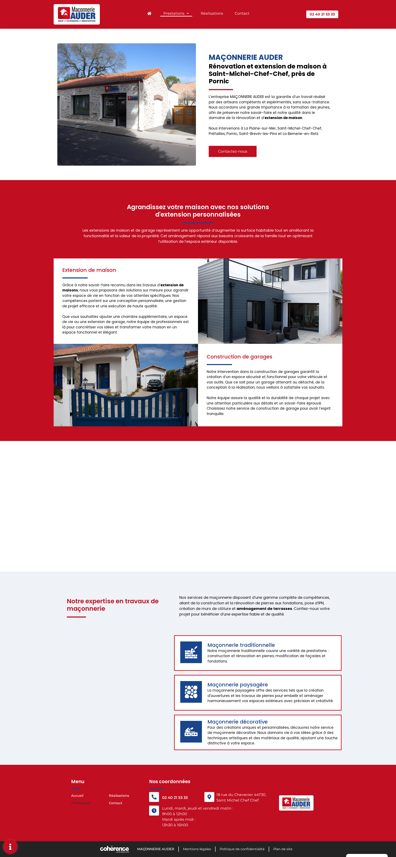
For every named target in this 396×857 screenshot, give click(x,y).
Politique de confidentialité (242, 849)
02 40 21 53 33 (175, 797)
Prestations (173, 13)
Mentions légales (197, 849)
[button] (322, 14)
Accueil (77, 796)
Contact (242, 13)
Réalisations (212, 13)
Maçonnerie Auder (155, 849)
